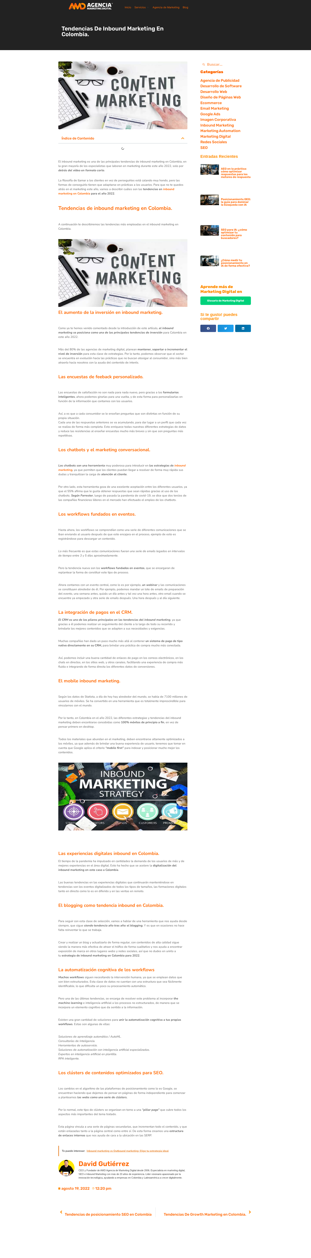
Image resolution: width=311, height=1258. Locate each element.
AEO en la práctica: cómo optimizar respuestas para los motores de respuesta (236, 173)
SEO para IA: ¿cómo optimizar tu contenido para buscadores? (234, 234)
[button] (142, 7)
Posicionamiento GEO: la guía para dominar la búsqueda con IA (236, 202)
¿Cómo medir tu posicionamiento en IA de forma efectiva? (235, 263)
